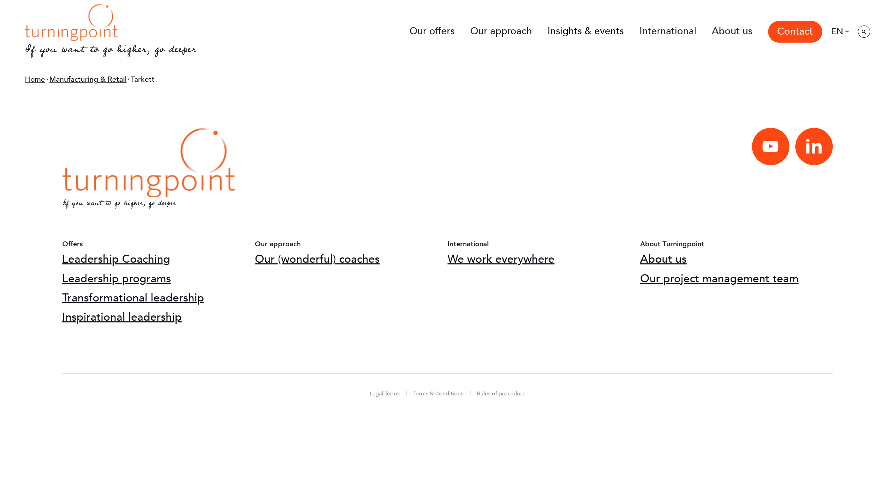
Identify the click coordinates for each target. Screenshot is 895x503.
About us (663, 259)
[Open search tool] (864, 31)
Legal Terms (385, 394)
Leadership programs (116, 278)
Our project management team (719, 278)
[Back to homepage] (71, 22)
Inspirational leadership (122, 317)
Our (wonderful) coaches (317, 259)
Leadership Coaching (116, 259)
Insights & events (585, 31)
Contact (795, 31)
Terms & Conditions (438, 394)
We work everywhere (501, 259)
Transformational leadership (133, 298)
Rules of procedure (501, 394)
